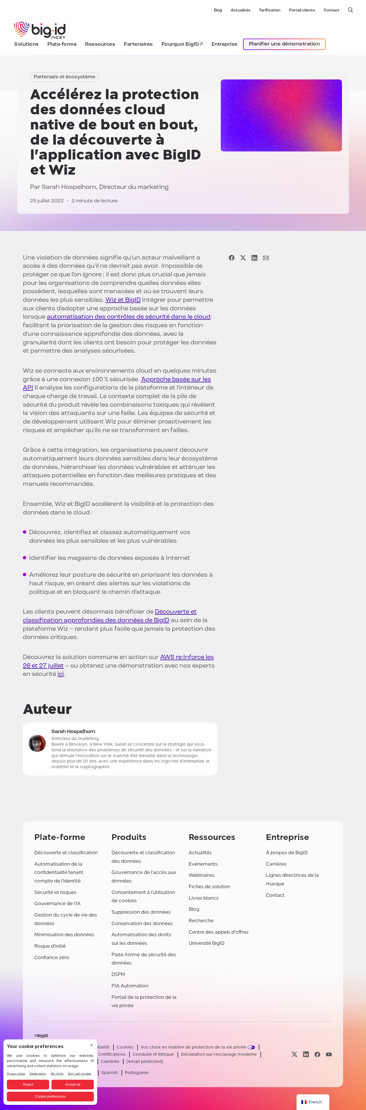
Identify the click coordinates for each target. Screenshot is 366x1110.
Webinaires (201, 875)
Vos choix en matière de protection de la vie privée (193, 1047)
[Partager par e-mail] (266, 258)
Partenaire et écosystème (64, 77)
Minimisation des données (64, 934)
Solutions (26, 44)
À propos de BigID (287, 852)
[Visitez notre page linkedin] (306, 1054)
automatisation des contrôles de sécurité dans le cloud (128, 317)
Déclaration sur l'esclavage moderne (219, 1054)
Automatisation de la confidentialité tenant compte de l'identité (58, 872)
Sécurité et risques (55, 892)
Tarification (270, 10)
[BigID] (40, 29)
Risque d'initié (50, 946)
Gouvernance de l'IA (57, 903)
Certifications (112, 1054)
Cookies (125, 1047)
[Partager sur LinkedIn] (254, 258)
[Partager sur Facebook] (231, 258)
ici (60, 674)
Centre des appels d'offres (218, 932)
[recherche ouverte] (350, 10)
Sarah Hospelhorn (69, 187)
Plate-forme (62, 44)
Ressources (100, 44)
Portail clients (302, 10)
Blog (218, 10)
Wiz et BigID (123, 300)
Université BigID (206, 943)
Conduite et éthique (153, 1054)
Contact (331, 10)
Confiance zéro (51, 957)
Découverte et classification (66, 852)
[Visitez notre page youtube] (329, 1054)
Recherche (201, 920)
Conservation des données (142, 923)
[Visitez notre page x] (294, 1054)
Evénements (203, 864)
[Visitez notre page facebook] (317, 1054)
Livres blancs (203, 898)
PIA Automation (130, 986)
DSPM (118, 974)
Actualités (240, 10)
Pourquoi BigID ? (182, 44)
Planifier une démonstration (284, 44)
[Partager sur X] (243, 258)
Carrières (276, 864)
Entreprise (225, 44)
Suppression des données (141, 912)
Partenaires (138, 44)
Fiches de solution (209, 886)
